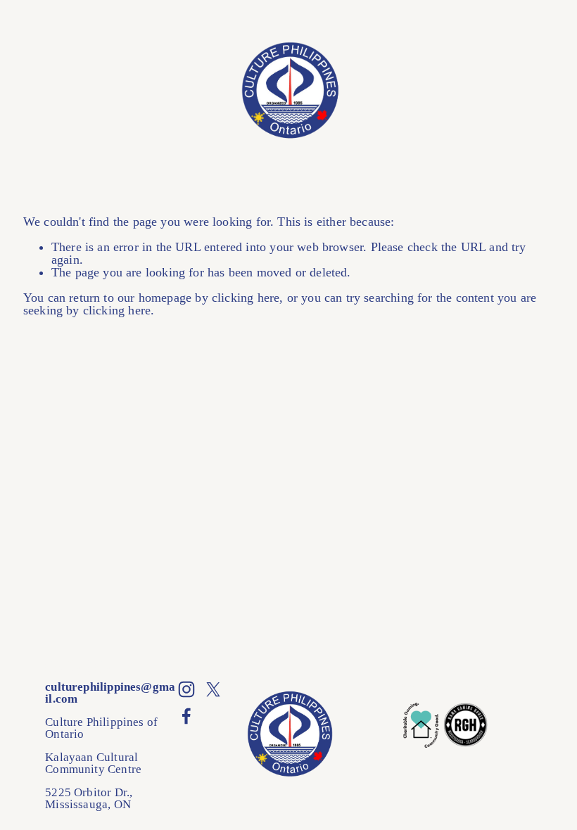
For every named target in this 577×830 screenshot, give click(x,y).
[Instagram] (186, 689)
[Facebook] (186, 716)
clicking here (245, 297)
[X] (213, 689)
